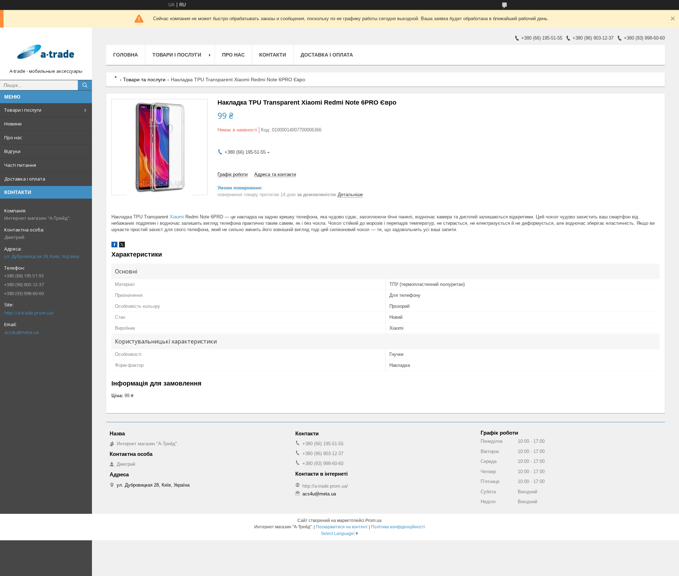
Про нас (13, 137)
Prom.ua (373, 520)
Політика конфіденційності (398, 526)
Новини (13, 124)
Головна (125, 55)
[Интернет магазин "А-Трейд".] (46, 50)
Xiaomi (177, 216)
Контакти (272, 55)
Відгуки (12, 151)
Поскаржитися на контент (342, 526)
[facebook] (114, 245)
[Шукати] (85, 85)
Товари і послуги (22, 110)
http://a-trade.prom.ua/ (29, 313)
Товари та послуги (144, 79)
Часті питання (20, 165)
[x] (122, 245)
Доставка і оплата (24, 179)
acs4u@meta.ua (21, 332)
